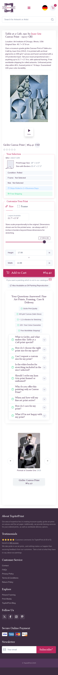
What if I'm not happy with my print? (28, 415)
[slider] (44, 241)
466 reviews (14, 543)
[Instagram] (16, 616)
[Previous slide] (10, 461)
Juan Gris (36, 34)
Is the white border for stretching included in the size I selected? (28, 367)
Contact (5, 565)
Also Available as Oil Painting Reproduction (30, 285)
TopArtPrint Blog (9, 603)
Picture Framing (9, 595)
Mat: (15, 183)
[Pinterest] (22, 616)
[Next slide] (47, 461)
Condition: (15, 173)
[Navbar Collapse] (29, 7)
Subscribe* (46, 649)
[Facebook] (10, 616)
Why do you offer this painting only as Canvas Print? (27, 389)
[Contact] (50, 280)
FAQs (4, 570)
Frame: (17, 178)
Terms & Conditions (10, 578)
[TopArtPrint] (9, 8)
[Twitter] (4, 616)
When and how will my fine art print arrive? (26, 399)
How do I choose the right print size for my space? (28, 349)
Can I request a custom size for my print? (26, 357)
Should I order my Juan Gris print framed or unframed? (26, 378)
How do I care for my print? (25, 407)
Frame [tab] (24, 206)
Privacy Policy (8, 574)
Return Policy (7, 582)
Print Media (7, 599)
